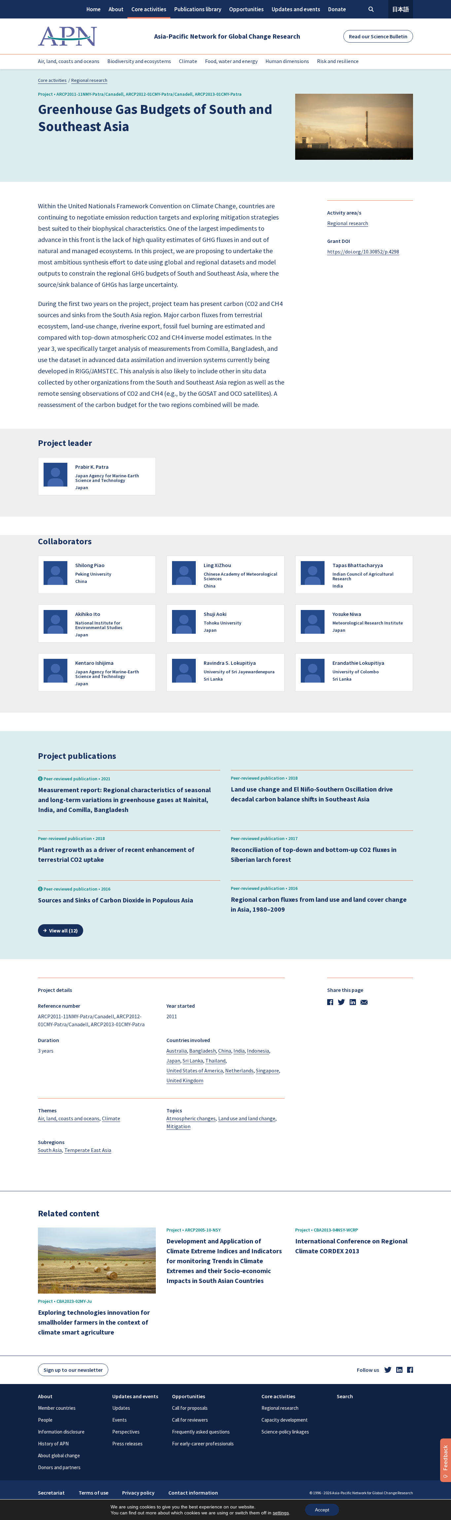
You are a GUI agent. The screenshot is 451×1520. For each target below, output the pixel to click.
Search (345, 1396)
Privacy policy (138, 1492)
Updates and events (296, 9)
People (45, 1420)
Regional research (89, 80)
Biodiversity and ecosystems (139, 61)
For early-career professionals (203, 1443)
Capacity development (284, 1420)
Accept (322, 1509)
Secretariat (51, 1492)
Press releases (127, 1443)
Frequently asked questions (201, 1432)
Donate (337, 9)
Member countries (57, 1408)
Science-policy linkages (285, 1432)
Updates (121, 1408)
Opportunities (246, 9)
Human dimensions (287, 61)
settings (281, 1512)
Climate (188, 61)
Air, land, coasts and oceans (68, 61)
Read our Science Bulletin (378, 36)
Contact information (193, 1492)
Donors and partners (59, 1467)
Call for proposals (190, 1408)
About (116, 9)
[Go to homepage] (67, 36)
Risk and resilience (338, 61)
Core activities (148, 9)
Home (94, 9)
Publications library (197, 9)
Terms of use (93, 1492)
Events (119, 1420)
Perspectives (126, 1432)
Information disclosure (61, 1432)
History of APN (53, 1443)
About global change (59, 1455)
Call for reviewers (190, 1420)
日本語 (400, 9)
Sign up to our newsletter (73, 1370)
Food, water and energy (231, 61)
